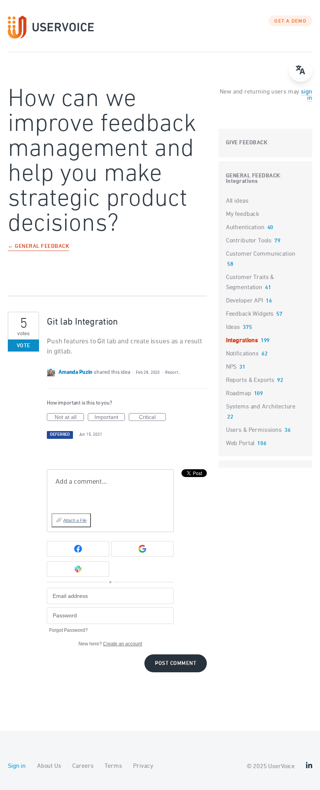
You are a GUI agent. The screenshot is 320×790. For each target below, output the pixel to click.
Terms (113, 766)
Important (109, 417)
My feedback (242, 214)
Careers (82, 766)
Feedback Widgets (250, 314)
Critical (152, 417)
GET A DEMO (290, 21)
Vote (23, 346)
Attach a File (75, 520)
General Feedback (253, 176)
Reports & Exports (250, 380)
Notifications (242, 354)
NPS (231, 367)
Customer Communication (260, 254)
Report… (173, 372)
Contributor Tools (249, 241)
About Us (49, 766)
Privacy (143, 766)
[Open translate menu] (300, 70)
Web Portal (240, 443)
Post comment (175, 663)
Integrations (242, 181)
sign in (306, 95)
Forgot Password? (68, 630)
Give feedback (247, 143)
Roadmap (238, 394)
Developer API (244, 301)
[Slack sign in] (78, 569)
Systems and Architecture (260, 407)
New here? (110, 644)
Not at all (69, 417)
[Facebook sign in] (78, 549)
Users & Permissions (254, 430)
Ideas (233, 327)
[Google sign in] (142, 549)
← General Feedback (38, 247)
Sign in (17, 766)
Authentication (245, 227)
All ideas (237, 201)
